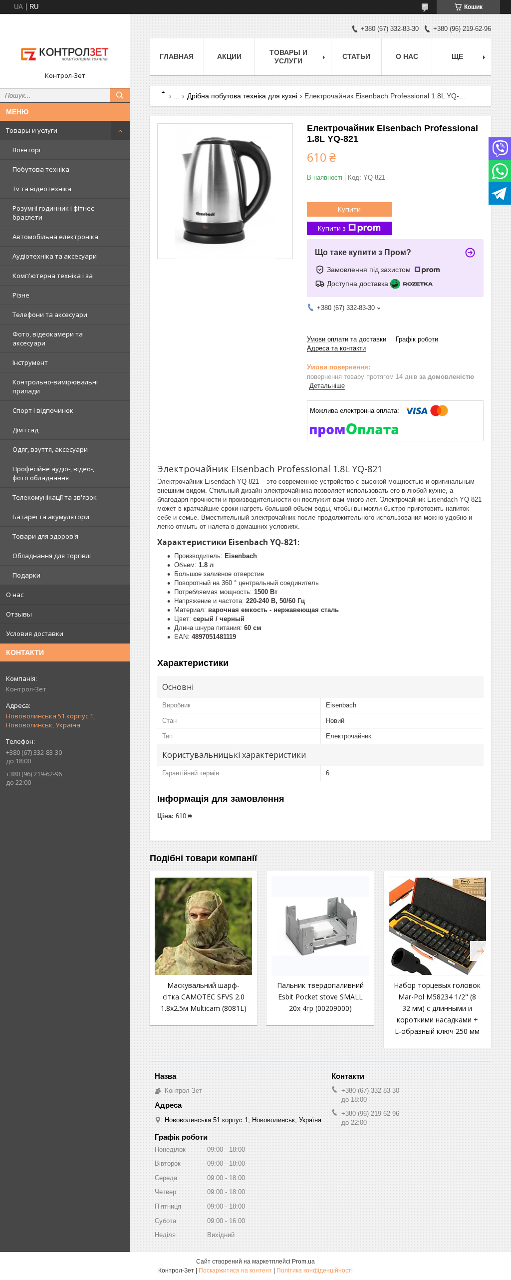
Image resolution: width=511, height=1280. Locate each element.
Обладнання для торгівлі (51, 555)
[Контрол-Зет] (64, 46)
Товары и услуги (31, 130)
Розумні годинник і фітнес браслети (53, 213)
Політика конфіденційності (314, 1270)
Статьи (356, 56)
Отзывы (19, 614)
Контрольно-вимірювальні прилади (55, 386)
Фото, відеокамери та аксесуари (47, 338)
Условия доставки (34, 633)
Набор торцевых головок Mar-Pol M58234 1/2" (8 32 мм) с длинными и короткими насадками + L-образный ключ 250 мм (437, 1008)
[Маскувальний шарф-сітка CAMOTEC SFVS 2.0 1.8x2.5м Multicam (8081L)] (203, 926)
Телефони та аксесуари (49, 314)
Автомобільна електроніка (55, 236)
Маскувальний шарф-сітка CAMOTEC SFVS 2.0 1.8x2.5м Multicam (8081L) (204, 996)
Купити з (332, 228)
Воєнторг (26, 149)
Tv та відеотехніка (41, 188)
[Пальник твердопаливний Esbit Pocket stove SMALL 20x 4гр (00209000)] (320, 926)
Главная (177, 56)
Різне (20, 295)
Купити (349, 209)
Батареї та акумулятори (50, 516)
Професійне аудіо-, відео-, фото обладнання (53, 473)
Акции (229, 56)
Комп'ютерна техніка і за (52, 275)
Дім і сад (25, 429)
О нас (14, 594)
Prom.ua (303, 1261)
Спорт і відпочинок (42, 410)
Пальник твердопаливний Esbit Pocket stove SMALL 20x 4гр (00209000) (320, 996)
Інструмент (30, 362)
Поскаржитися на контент (235, 1270)
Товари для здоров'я (45, 536)
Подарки (26, 575)
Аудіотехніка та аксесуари (54, 256)
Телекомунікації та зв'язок (54, 497)
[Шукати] (120, 95)
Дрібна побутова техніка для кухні (242, 96)
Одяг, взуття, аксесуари (50, 449)
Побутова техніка (40, 169)
